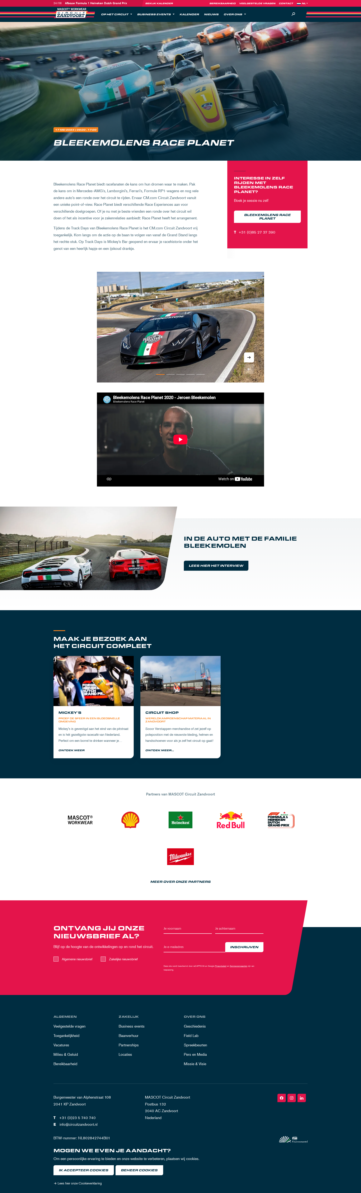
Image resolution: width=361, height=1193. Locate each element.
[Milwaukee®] (180, 856)
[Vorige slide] (249, 369)
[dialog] (180, 1167)
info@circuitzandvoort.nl (79, 1124)
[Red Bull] (230, 820)
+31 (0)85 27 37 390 (257, 232)
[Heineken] (180, 820)
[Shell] (130, 820)
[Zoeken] (293, 14)
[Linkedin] (301, 1098)
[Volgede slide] (249, 357)
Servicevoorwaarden (238, 965)
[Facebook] (281, 1098)
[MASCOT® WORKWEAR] (80, 820)
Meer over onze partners (180, 882)
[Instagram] (291, 1098)
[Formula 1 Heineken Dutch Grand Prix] (280, 820)
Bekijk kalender (159, 3)
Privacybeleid (220, 965)
